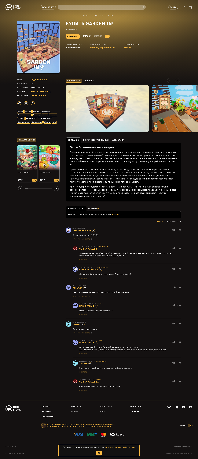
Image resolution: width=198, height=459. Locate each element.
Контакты (134, 412)
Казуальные (42, 80)
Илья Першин (86, 306)
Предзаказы (48, 417)
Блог (102, 412)
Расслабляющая (31, 118)
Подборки (76, 406)
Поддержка (106, 406)
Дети (54, 122)
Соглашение (11, 447)
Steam (127, 47)
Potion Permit (23, 172)
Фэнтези (28, 111)
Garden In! (111, 15)
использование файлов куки (120, 447)
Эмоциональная (37, 122)
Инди (33, 80)
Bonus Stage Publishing (41, 91)
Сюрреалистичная (23, 122)
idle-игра (47, 122)
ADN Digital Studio (184, 453)
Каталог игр (98, 15)
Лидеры (46, 406)
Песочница (36, 115)
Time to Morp (45, 172)
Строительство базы (24, 115)
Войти (115, 214)
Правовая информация (182, 447)
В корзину (72, 36)
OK (99, 453)
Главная (85, 15)
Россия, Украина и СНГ (103, 47)
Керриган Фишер (82, 230)
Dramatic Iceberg (38, 95)
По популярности (173, 222)
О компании (135, 406)
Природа (20, 118)
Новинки (46, 412)
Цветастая (53, 115)
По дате (160, 222)
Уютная (20, 111)
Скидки (74, 412)
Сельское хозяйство (45, 118)
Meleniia (77, 288)
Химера (77, 324)
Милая (45, 115)
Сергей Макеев (87, 249)
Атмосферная (46, 111)
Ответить (76, 239)
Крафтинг (36, 111)
